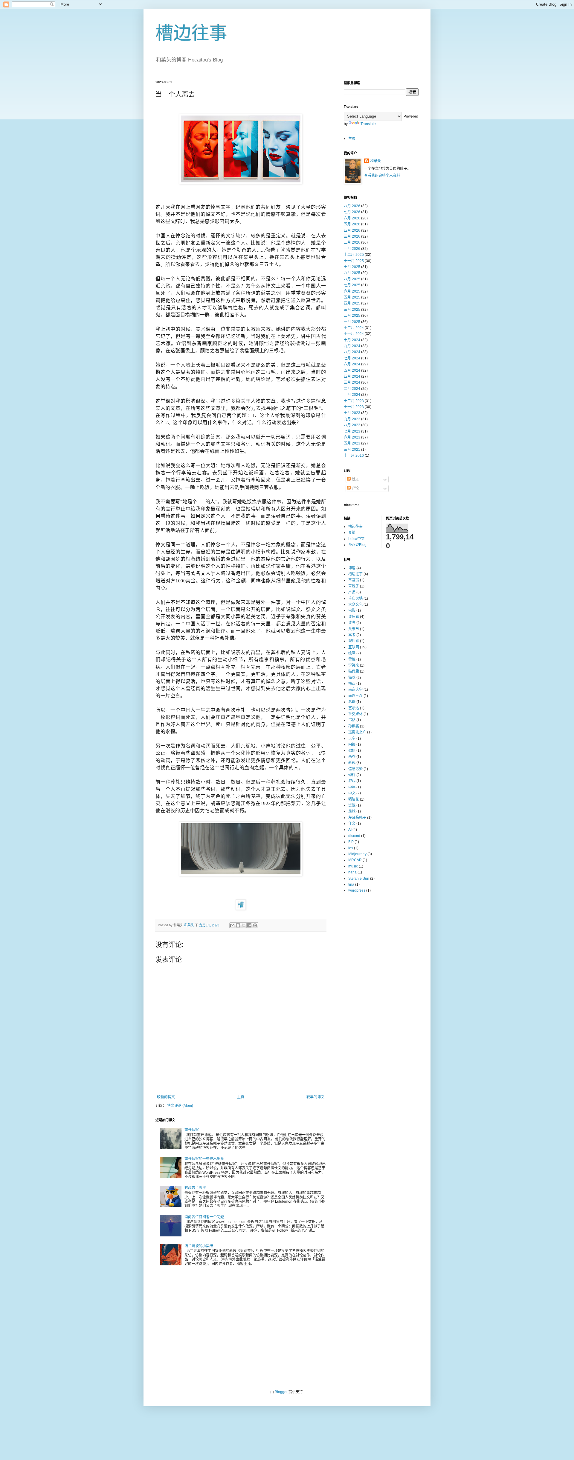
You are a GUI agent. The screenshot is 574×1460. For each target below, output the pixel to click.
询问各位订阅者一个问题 (204, 1217)
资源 (351, 805)
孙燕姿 (353, 726)
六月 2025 (352, 291)
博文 (355, 479)
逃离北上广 (357, 732)
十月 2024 (352, 340)
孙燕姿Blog (357, 545)
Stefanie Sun (358, 878)
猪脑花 (353, 799)
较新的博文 (166, 1097)
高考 (351, 635)
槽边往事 (191, 33)
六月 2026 (352, 218)
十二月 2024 (354, 328)
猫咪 (351, 678)
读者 (351, 623)
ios (350, 848)
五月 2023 (352, 443)
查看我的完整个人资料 (382, 175)
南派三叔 (355, 696)
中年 (351, 787)
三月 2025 (352, 309)
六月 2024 (352, 364)
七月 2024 (352, 358)
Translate (368, 124)
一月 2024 (352, 395)
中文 (351, 793)
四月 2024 (352, 376)
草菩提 (353, 580)
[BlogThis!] (238, 925)
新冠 (351, 763)
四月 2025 (352, 303)
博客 (351, 568)
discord (354, 836)
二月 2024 (352, 389)
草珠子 (353, 586)
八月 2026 (352, 206)
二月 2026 (352, 242)
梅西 (351, 683)
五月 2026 (352, 224)
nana (352, 872)
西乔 (351, 757)
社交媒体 (355, 714)
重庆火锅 (355, 598)
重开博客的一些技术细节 (204, 1159)
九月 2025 (352, 273)
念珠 (351, 702)
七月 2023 (352, 431)
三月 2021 (352, 449)
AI (350, 829)
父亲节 (353, 629)
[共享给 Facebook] (249, 925)
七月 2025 (352, 285)
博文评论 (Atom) (180, 1106)
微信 (351, 750)
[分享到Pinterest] (255, 925)
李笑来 (353, 665)
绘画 (351, 653)
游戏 (351, 781)
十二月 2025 (354, 255)
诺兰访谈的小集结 (198, 1246)
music (353, 866)
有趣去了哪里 (195, 1188)
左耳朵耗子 (357, 818)
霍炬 (351, 659)
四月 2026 (352, 230)
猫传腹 (353, 671)
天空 (351, 738)
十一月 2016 (354, 455)
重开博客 (191, 1130)
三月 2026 (352, 236)
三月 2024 (352, 382)
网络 (351, 744)
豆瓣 (351, 532)
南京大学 (355, 689)
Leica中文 (356, 539)
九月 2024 (352, 346)
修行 (351, 775)
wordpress (356, 890)
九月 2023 (352, 419)
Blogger (281, 1392)
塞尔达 (353, 708)
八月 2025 (352, 279)
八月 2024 (352, 352)
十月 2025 (352, 267)
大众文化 (355, 604)
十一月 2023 (354, 407)
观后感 (353, 641)
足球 (351, 811)
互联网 (353, 647)
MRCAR (355, 860)
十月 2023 (352, 413)
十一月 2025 (354, 261)
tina (351, 884)
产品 (351, 592)
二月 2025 (352, 315)
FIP (351, 842)
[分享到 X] (244, 925)
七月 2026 (352, 212)
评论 (355, 488)
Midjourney (357, 854)
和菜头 (375, 161)
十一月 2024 (354, 334)
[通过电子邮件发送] (232, 925)
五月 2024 (352, 370)
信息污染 (355, 769)
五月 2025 (352, 297)
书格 (351, 720)
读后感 (353, 617)
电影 (351, 610)
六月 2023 (352, 437)
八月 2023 (352, 425)
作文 (351, 823)
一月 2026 (352, 249)
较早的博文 (315, 1097)
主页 (240, 1097)
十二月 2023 (354, 401)
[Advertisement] (287, 1330)
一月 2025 (352, 322)
